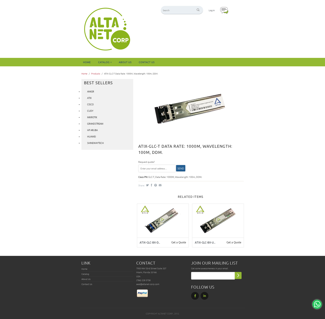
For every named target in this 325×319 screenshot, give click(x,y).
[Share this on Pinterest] (155, 185)
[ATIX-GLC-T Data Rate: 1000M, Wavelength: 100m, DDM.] (189, 109)
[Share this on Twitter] (147, 185)
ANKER (90, 91)
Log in (212, 10)
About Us (125, 62)
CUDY (90, 111)
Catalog (105, 62)
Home (87, 62)
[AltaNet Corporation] (107, 29)
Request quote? (146, 161)
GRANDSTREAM (95, 124)
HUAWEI (91, 136)
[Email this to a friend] (159, 185)
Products (95, 73)
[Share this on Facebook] (151, 185)
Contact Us (147, 62)
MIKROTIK (92, 117)
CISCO (90, 104)
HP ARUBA (92, 130)
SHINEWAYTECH (95, 143)
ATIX (89, 98)
